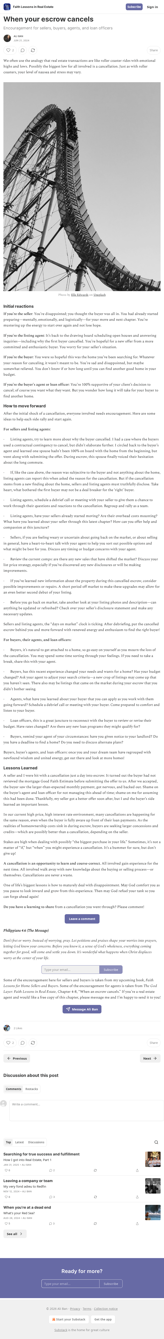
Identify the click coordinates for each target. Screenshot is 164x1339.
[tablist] (21, 1089)
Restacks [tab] (31, 1089)
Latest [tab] (19, 1142)
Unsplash (100, 295)
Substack (60, 1330)
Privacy (75, 1309)
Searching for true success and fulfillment (41, 1154)
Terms (87, 1309)
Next (147, 1058)
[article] (82, 1162)
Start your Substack (70, 1319)
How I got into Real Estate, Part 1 (27, 1160)
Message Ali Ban (85, 1009)
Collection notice (106, 1309)
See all (12, 1234)
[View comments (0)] (22, 50)
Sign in (152, 7)
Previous (20, 1058)
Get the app (103, 1319)
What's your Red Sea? (19, 1213)
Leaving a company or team (28, 1181)
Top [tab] (8, 1142)
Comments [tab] (13, 1089)
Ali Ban (18, 36)
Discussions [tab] (36, 1142)
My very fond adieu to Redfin (24, 1186)
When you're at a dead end (27, 1207)
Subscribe (134, 7)
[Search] (156, 1142)
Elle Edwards (79, 295)
